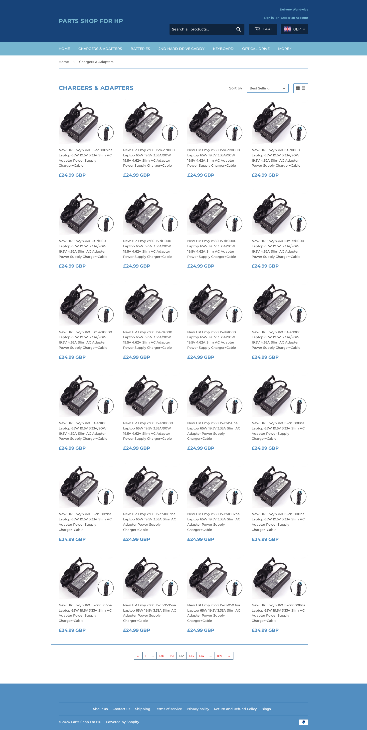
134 (201, 656)
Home (64, 48)
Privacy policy (198, 709)
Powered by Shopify (122, 722)
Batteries (140, 48)
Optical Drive (256, 48)
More (283, 48)
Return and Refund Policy (235, 709)
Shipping (142, 709)
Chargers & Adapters (100, 48)
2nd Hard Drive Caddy (181, 48)
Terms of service (168, 709)
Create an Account (294, 17)
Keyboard (223, 48)
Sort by (235, 88)
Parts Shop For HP (91, 20)
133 (191, 656)
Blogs (266, 709)
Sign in (269, 17)
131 (172, 656)
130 (161, 656)
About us (100, 709)
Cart (267, 29)
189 (219, 656)
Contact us (121, 709)
